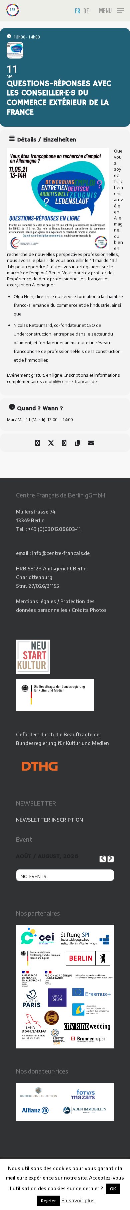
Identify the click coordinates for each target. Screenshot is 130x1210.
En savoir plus (78, 1200)
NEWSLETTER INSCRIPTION (49, 820)
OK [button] (113, 1188)
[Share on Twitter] (51, 443)
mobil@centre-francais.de (71, 381)
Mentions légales (36, 601)
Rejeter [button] (48, 1200)
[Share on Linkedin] (64, 443)
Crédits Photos (89, 610)
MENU (105, 10)
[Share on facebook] (37, 443)
